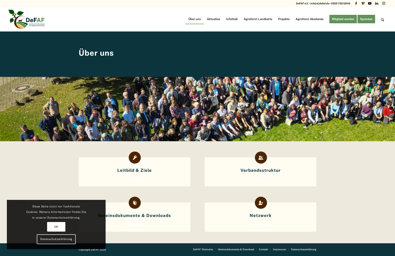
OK (56, 226)
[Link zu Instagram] (383, 3)
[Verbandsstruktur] (261, 157)
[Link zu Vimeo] (363, 3)
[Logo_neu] (27, 19)
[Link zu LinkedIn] (376, 3)
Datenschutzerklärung (56, 239)
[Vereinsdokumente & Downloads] (134, 202)
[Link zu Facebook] (356, 3)
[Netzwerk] (261, 202)
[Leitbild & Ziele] (134, 157)
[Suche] (382, 19)
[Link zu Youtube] (369, 3)
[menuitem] (194, 19)
